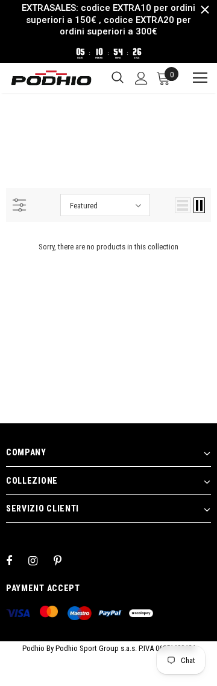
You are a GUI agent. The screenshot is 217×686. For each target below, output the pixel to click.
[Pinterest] (64, 560)
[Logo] (51, 78)
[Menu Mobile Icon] (194, 78)
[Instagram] (39, 560)
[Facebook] (17, 560)
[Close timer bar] (205, 9)
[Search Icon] (118, 78)
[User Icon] (141, 78)
